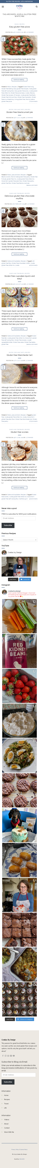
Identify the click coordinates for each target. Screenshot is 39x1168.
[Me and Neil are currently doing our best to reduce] (19, 755)
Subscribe (8, 525)
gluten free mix (11, 179)
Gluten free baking (7, 88)
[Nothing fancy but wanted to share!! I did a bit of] (19, 616)
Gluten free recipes (7, 95)
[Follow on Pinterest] (11, 1056)
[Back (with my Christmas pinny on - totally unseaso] (19, 895)
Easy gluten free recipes (21, 88)
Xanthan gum (23, 499)
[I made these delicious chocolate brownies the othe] (19, 930)
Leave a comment (31, 185)
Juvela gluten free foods (28, 95)
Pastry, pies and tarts (16, 109)
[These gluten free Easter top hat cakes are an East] (19, 999)
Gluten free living (28, 86)
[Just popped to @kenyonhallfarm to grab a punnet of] (19, 686)
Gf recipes (17, 95)
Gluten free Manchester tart (19, 355)
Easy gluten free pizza (19, 27)
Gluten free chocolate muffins (21, 263)
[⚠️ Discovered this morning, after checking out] (19, 651)
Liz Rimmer (30, 32)
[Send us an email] (8, 1056)
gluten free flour (6, 183)
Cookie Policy (24, 1149)
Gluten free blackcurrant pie (19, 112)
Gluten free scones (19, 432)
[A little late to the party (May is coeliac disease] (19, 860)
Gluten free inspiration (24, 97)
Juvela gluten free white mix (25, 179)
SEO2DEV (22, 1159)
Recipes (22, 24)
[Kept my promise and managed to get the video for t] (19, 964)
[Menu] (3, 6)
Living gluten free (19, 99)
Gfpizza (32, 93)
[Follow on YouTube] (14, 1056)
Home (6, 1095)
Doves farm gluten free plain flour (12, 181)
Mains (17, 24)
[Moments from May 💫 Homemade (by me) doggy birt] (19, 825)
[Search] (36, 7)
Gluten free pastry (28, 181)
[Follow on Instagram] (5, 1056)
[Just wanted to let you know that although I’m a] (19, 721)
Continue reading (20, 79)
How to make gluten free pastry (20, 177)
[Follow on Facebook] (3, 1056)
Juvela (27, 93)
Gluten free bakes (29, 342)
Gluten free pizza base (18, 93)
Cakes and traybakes (16, 193)
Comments (33, 101)
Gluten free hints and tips (9, 97)
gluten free (5, 344)
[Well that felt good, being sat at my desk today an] (19, 790)
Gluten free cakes (18, 342)
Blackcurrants (6, 177)
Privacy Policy (15, 1149)
